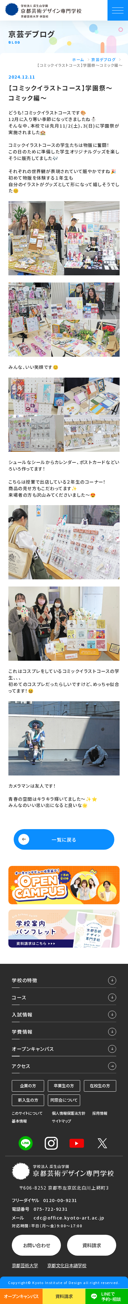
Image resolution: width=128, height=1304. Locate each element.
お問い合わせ (36, 1245)
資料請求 (91, 1245)
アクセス (21, 1065)
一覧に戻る (64, 839)
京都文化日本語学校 (66, 1265)
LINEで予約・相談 (111, 1296)
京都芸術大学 (25, 1265)
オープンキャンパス (21, 1296)
